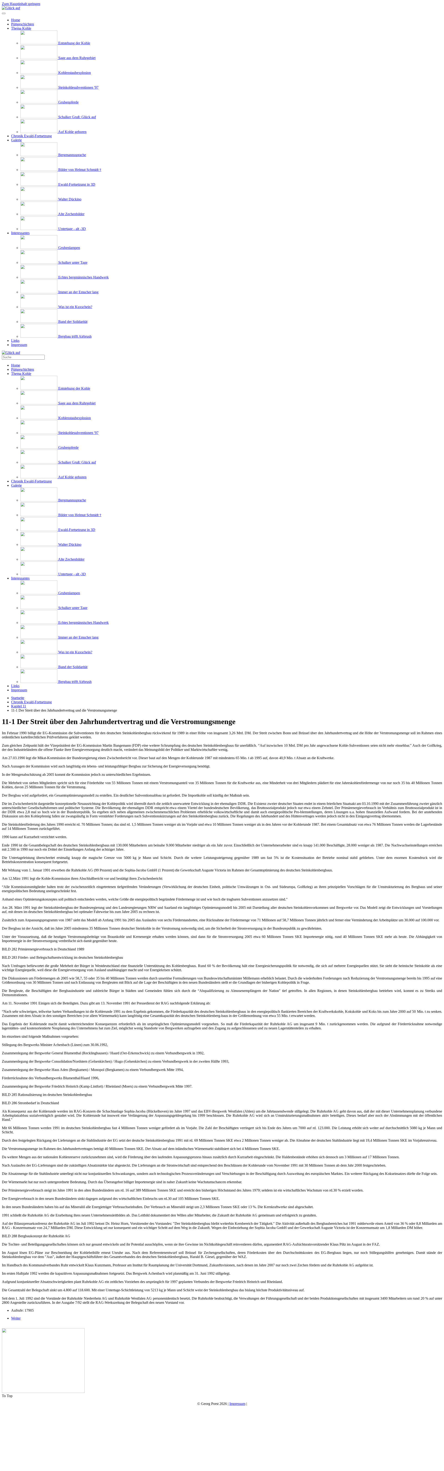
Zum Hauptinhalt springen (21, 4)
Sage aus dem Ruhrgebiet (76, 58)
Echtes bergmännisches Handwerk (83, 277)
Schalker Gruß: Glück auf (76, 117)
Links (15, 341)
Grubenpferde (68, 102)
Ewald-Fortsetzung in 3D (76, 184)
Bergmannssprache (71, 155)
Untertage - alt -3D (71, 229)
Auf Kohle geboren (71, 132)
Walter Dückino (69, 199)
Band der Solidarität (72, 322)
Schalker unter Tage (72, 262)
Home (15, 20)
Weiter (16, 1318)
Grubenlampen (68, 248)
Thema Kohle (21, 28)
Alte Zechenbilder (70, 214)
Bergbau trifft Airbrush (74, 336)
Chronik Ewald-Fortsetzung (31, 136)
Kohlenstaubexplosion (74, 73)
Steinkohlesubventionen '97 (78, 87)
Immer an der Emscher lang (78, 292)
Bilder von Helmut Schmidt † (79, 170)
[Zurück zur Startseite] (11, 8)
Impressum (19, 345)
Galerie (16, 140)
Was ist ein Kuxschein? (74, 307)
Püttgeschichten (22, 24)
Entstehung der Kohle (73, 43)
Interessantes (20, 233)
